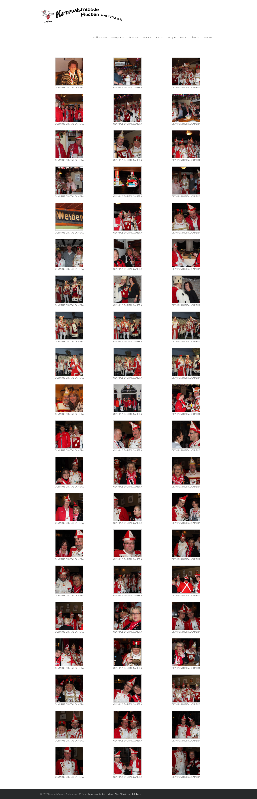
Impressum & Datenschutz (100, 794)
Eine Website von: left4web (128, 794)
